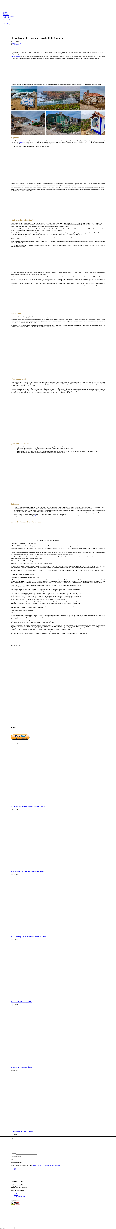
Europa (14, 43)
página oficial (36, 515)
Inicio (5, 12)
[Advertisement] (58, 71)
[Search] (7, 1228)
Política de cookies (18, 1197)
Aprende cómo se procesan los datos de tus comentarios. (46, 1165)
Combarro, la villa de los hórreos (21, 1067)
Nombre (13, 1153)
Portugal (18, 43)
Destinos (6, 15)
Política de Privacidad (19, 1196)
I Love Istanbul (8, 16)
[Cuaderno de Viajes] (58, 5)
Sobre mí (6, 17)
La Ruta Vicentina (15, 56)
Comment (13, 1151)
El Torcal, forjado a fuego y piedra (22, 1131)
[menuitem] (59, 12)
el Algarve (21, 142)
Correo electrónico (16, 1156)
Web (12, 1159)
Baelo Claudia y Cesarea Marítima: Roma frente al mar (29, 937)
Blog (5, 13)
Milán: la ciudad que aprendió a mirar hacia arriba (27, 871)
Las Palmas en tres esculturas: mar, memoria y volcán (28, 806)
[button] (5, 23)
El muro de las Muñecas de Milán (21, 1002)
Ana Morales (16, 44)
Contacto (6, 19)
